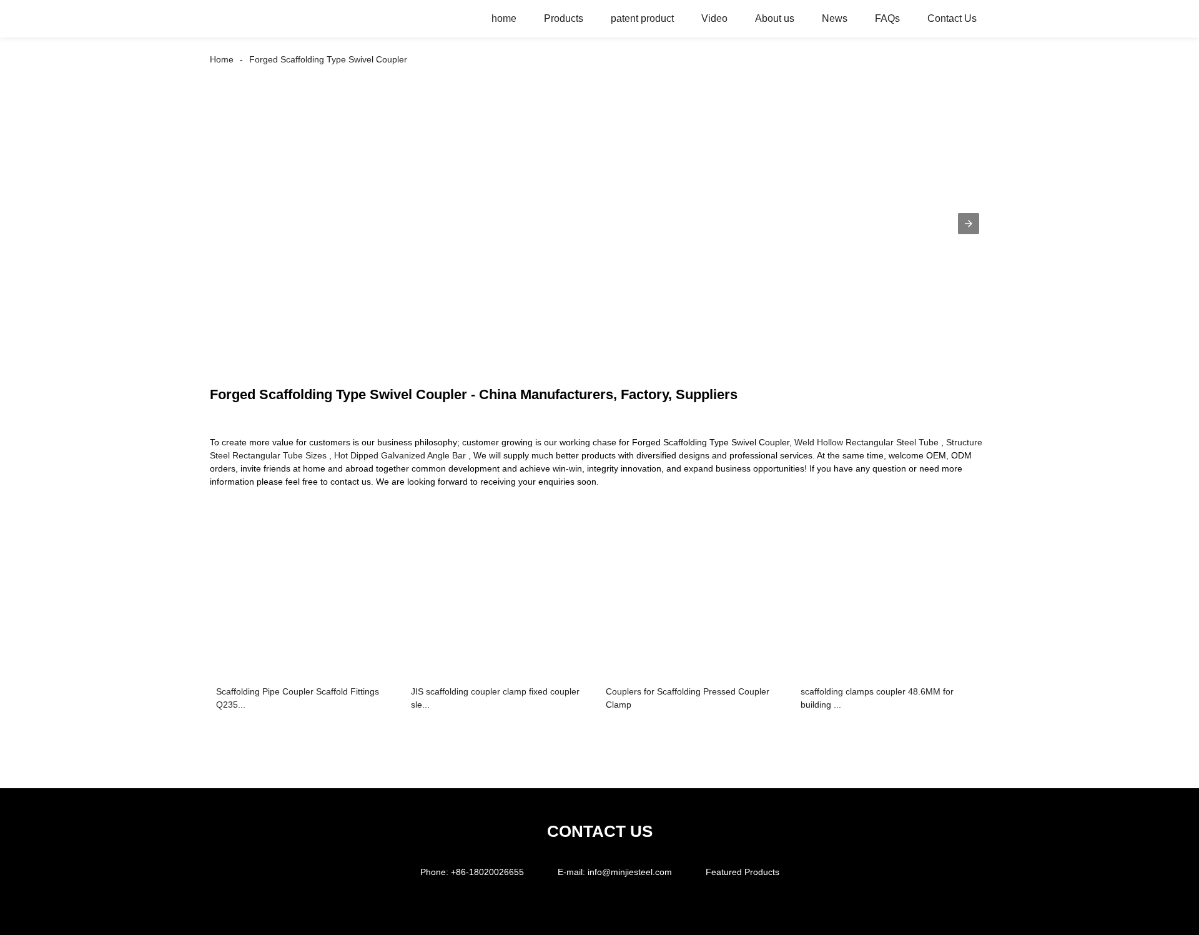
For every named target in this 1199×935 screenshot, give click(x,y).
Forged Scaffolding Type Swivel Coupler (328, 59)
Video (714, 18)
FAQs (887, 18)
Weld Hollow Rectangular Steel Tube (866, 442)
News (834, 18)
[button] (968, 223)
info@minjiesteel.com (630, 872)
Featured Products (742, 872)
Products (563, 18)
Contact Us (952, 18)
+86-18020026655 (487, 872)
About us (774, 18)
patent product (642, 18)
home (503, 18)
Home (222, 59)
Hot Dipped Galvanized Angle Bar (400, 455)
